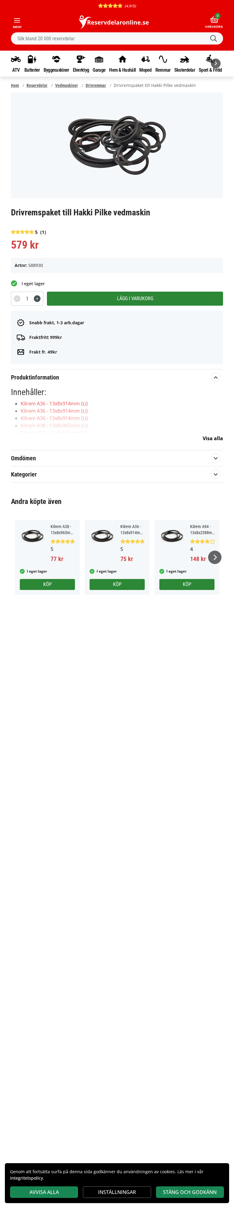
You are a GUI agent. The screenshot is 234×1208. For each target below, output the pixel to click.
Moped (145, 70)
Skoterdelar (184, 70)
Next (215, 557)
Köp (47, 584)
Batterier (32, 70)
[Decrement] (17, 298)
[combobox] (117, 38)
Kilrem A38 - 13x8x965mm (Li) (54, 425)
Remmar (163, 70)
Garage (99, 70)
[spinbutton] (27, 298)
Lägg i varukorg (135, 298)
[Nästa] (216, 63)
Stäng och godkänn (190, 1192)
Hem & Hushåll (122, 70)
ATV (16, 70)
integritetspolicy (26, 1178)
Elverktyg (81, 70)
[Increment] (37, 298)
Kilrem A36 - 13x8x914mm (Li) (54, 403)
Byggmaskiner (56, 70)
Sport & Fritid (210, 70)
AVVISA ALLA (44, 1192)
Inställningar (117, 1192)
